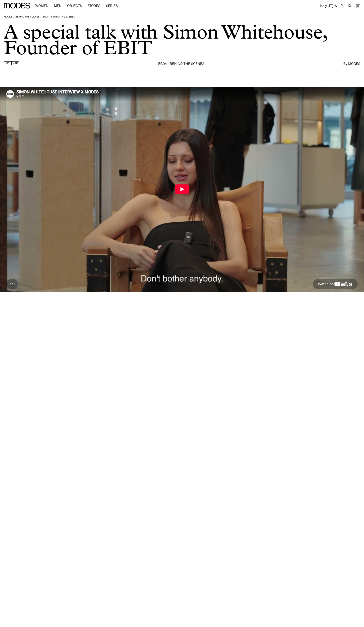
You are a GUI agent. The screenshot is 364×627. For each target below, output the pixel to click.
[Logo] (17, 5)
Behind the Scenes (27, 16)
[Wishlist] (350, 6)
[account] (342, 6)
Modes (8, 16)
